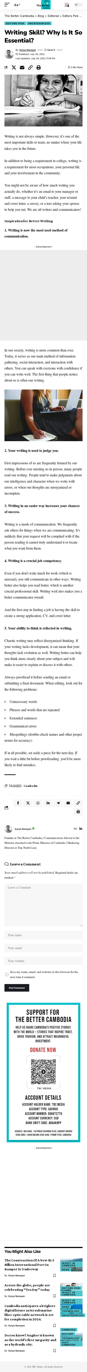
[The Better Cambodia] (44, 4)
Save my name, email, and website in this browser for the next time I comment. (44, 974)
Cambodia (30, 785)
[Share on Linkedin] (48, 803)
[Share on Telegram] (58, 803)
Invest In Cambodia (69, 1264)
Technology (71, 1311)
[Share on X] (14, 67)
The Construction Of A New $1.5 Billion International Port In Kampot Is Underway (29, 1264)
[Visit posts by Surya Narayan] (8, 829)
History (67, 1334)
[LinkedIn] (81, 829)
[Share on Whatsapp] (37, 803)
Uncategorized (39, 23)
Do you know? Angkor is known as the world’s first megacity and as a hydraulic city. (30, 1339)
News (66, 1269)
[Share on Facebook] (17, 803)
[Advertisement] (43, 295)
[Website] (75, 829)
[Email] (22, 67)
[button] (8, 5)
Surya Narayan (27, 50)
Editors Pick (15, 23)
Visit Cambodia (69, 1343)
